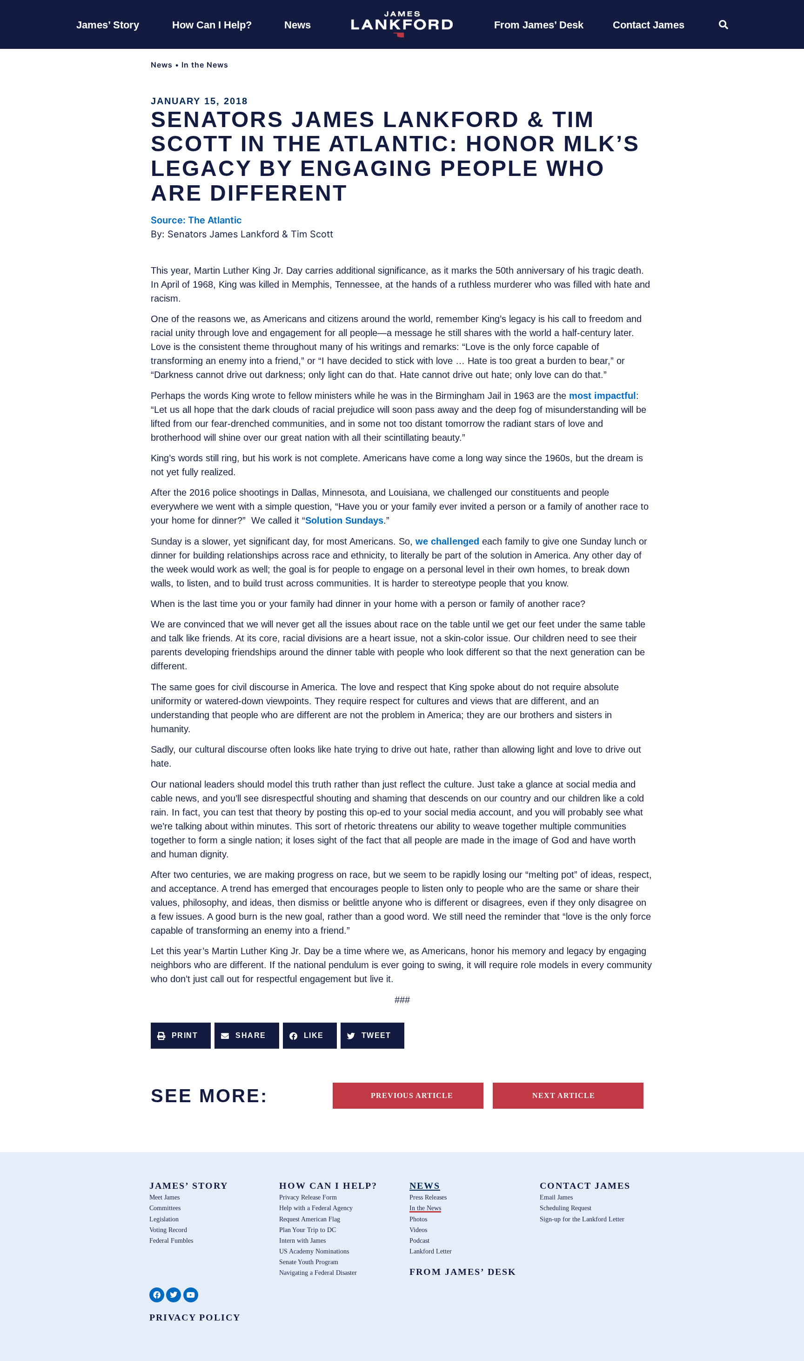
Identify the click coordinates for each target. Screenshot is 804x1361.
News (162, 64)
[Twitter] (173, 1294)
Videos (418, 1229)
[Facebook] (156, 1294)
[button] (181, 1036)
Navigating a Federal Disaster (318, 1272)
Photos (418, 1219)
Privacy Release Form (308, 1197)
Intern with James (302, 1240)
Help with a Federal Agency (316, 1208)
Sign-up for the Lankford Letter (582, 1219)
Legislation (164, 1219)
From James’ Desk (462, 1272)
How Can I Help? (328, 1185)
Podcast (419, 1240)
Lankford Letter (430, 1251)
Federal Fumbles (171, 1240)
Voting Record (168, 1229)
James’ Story (188, 1185)
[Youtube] (190, 1294)
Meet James (164, 1197)
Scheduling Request (565, 1208)
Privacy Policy (195, 1317)
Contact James (585, 1185)
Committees (165, 1208)
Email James (556, 1197)
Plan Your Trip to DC (307, 1229)
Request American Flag (309, 1219)
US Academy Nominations (314, 1251)
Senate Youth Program (308, 1262)
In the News (204, 64)
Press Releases (428, 1197)
